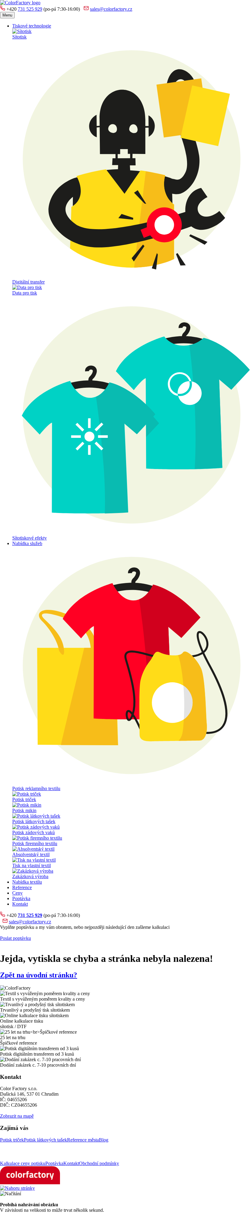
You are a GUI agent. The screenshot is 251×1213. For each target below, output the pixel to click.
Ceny (17, 893)
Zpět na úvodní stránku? (38, 975)
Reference (22, 887)
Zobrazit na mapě (17, 1116)
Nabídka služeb (27, 543)
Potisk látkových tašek (45, 1139)
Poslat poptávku (15, 938)
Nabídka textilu (27, 882)
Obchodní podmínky (99, 1163)
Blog (103, 1139)
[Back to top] (17, 1188)
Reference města (83, 1139)
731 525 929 (30, 9)
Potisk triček (12, 1139)
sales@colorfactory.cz (111, 9)
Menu (7, 15)
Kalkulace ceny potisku (22, 1163)
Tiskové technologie (31, 25)
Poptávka (21, 898)
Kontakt (20, 904)
